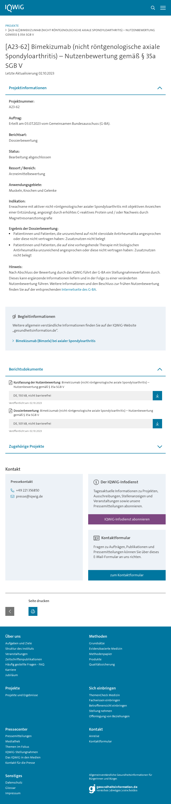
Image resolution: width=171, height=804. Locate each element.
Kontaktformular (100, 741)
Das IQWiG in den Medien (23, 757)
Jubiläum (11, 675)
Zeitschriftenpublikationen (23, 659)
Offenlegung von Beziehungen (109, 716)
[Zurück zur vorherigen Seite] (9, 611)
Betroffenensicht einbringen (108, 705)
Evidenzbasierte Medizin (105, 649)
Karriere (10, 670)
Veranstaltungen (16, 654)
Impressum (12, 793)
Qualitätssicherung (102, 664)
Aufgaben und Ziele (18, 643)
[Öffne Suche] (153, 7)
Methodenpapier (100, 654)
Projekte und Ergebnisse (21, 695)
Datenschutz (13, 782)
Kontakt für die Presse (20, 763)
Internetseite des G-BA (79, 289)
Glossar (10, 788)
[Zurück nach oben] (161, 629)
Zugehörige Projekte (26, 446)
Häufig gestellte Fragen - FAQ (24, 664)
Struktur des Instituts (19, 649)
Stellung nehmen (100, 711)
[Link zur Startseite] (14, 8)
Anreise (94, 736)
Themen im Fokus (17, 747)
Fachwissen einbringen (104, 700)
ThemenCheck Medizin (104, 695)
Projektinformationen (28, 88)
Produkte (95, 659)
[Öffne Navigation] (163, 7)
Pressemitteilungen (18, 736)
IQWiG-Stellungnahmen (21, 752)
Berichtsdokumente (26, 369)
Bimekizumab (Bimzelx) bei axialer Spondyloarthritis (55, 341)
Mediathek (12, 741)
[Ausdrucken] (32, 611)
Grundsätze (97, 643)
